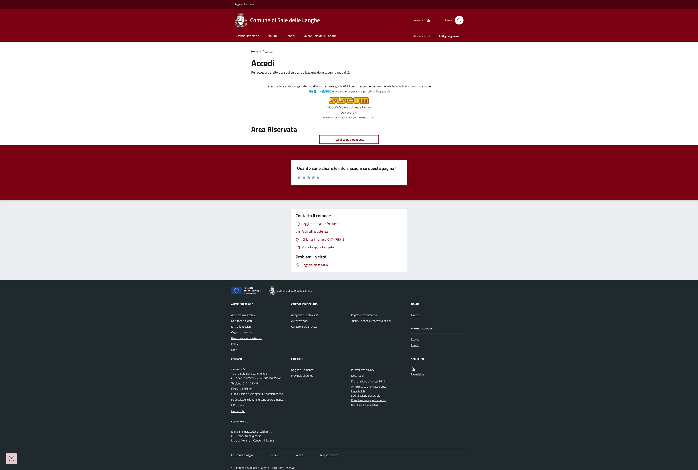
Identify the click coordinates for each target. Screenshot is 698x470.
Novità (272, 35)
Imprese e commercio (364, 315)
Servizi (290, 35)
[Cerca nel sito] (458, 20)
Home (254, 51)
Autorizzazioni (299, 321)
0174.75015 (250, 383)
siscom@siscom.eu (362, 117)
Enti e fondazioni (241, 326)
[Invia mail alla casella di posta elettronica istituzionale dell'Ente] (261, 394)
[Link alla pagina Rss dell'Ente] (413, 369)
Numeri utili (238, 411)
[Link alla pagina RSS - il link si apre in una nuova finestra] (428, 20)
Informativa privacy (362, 370)
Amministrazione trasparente (368, 386)
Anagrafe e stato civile (304, 315)
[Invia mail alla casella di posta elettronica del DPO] (256, 431)
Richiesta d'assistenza (364, 404)
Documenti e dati (241, 321)
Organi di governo (241, 332)
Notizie (415, 315)
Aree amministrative (243, 315)
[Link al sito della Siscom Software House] (349, 99)
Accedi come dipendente (349, 139)
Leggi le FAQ (358, 391)
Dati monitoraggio (242, 455)
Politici (235, 344)
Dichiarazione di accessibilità (368, 381)
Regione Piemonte (244, 4)
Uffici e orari (238, 405)
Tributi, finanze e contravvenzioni (371, 321)
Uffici (234, 350)
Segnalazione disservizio (365, 395)
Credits (299, 455)
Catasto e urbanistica (304, 326)
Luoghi (415, 339)
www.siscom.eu (334, 117)
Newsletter (418, 374)
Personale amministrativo (246, 338)
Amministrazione (247, 35)
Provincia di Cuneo (302, 375)
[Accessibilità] (11, 458)
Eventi (415, 345)
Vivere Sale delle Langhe (320, 35)
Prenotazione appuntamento (368, 400)
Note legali (357, 375)
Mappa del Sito (329, 455)
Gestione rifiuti (421, 36)
